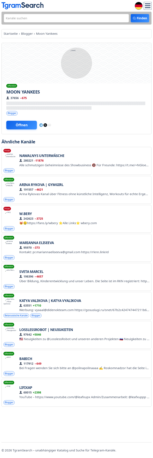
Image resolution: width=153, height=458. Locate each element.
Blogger (12, 113)
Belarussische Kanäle (16, 315)
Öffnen (22, 125)
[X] (45, 125)
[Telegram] (41, 125)
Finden (142, 18)
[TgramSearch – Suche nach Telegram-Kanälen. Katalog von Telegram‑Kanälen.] (22, 5)
